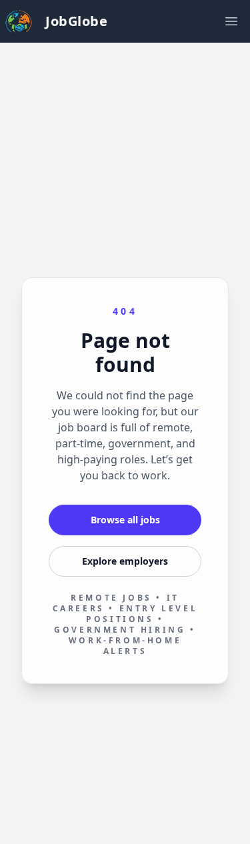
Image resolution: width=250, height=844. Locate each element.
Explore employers (125, 561)
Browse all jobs (125, 519)
